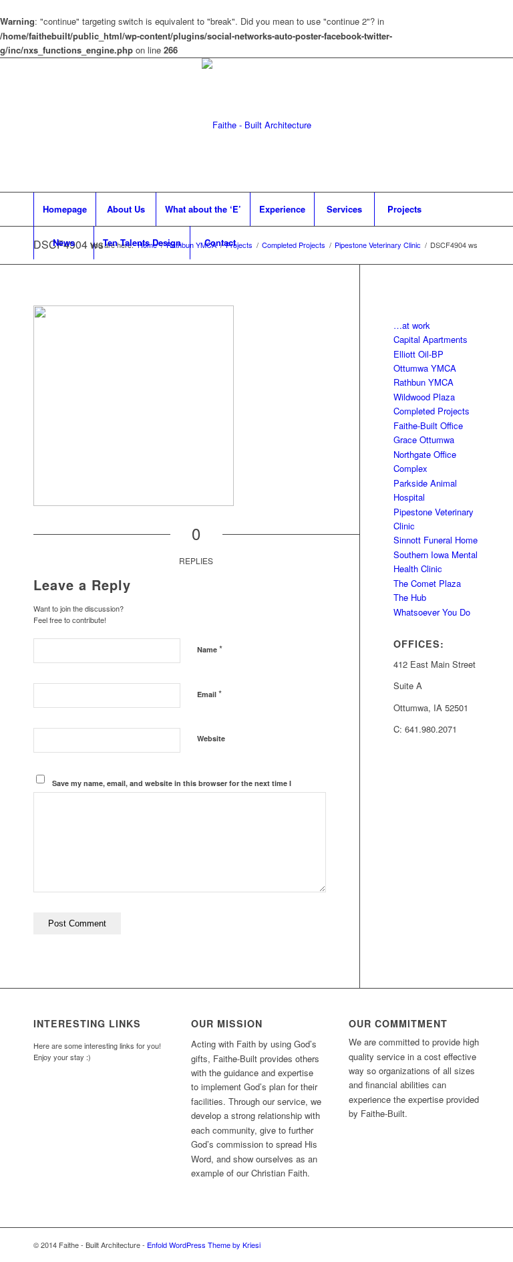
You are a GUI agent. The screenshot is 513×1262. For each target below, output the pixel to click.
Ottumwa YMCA (424, 368)
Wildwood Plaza (424, 396)
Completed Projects (431, 410)
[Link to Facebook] (409, 125)
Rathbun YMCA (423, 382)
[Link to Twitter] (429, 125)
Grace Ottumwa (423, 439)
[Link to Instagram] (470, 125)
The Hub (409, 597)
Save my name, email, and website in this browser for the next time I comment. (171, 788)
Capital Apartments (430, 339)
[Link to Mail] (450, 125)
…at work (411, 325)
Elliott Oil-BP (418, 354)
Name (209, 648)
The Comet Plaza (427, 583)
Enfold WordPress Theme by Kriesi (204, 1244)
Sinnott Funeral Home (435, 539)
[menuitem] (64, 209)
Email (209, 693)
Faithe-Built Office (428, 425)
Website (211, 738)
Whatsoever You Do (431, 612)
